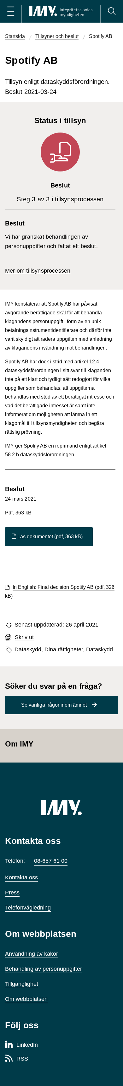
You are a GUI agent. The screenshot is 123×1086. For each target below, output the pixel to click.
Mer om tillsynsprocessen (37, 271)
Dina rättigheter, (64, 649)
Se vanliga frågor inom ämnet (54, 705)
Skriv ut (24, 637)
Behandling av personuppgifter (43, 969)
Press (12, 892)
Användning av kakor (31, 954)
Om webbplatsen (26, 999)
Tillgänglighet (21, 984)
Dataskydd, (29, 649)
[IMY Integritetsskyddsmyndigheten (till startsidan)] (60, 11)
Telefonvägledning (28, 907)
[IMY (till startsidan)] (61, 807)
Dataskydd (99, 649)
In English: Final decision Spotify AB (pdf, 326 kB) (59, 591)
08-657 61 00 (50, 861)
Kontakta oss (21, 877)
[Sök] (111, 11)
